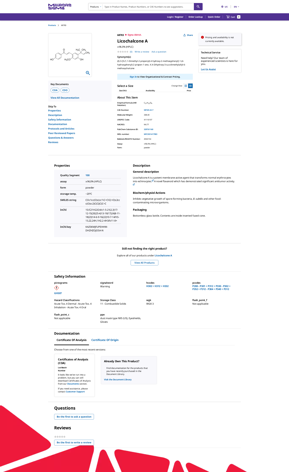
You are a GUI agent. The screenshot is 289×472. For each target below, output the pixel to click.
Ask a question (159, 51)
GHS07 (58, 293)
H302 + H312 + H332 (157, 286)
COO (65, 90)
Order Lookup (195, 16)
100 (87, 175)
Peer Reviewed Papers (61, 133)
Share (190, 35)
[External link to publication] (153, 180)
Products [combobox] (94, 6)
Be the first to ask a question (74, 416)
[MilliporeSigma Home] (59, 7)
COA (54, 90)
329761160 (148, 129)
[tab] (54, 25)
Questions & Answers (61, 137)
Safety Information (59, 119)
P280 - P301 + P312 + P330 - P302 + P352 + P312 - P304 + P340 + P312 (211, 287)
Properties (54, 110)
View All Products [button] (144, 262)
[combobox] (145, 6)
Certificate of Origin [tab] (105, 340)
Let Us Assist (208, 69)
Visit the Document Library (117, 379)
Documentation (57, 124)
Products (52, 25)
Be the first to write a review (75, 443)
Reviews (53, 142)
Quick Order (214, 16)
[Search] (198, 6)
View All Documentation (65, 97)
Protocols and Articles (61, 128)
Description (55, 115)
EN (235, 6)
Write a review (142, 51)
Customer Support (75, 391)
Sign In (133, 76)
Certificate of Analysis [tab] (72, 340)
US (226, 6)
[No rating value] (123, 51)
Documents (73, 383)
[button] (175, 16)
